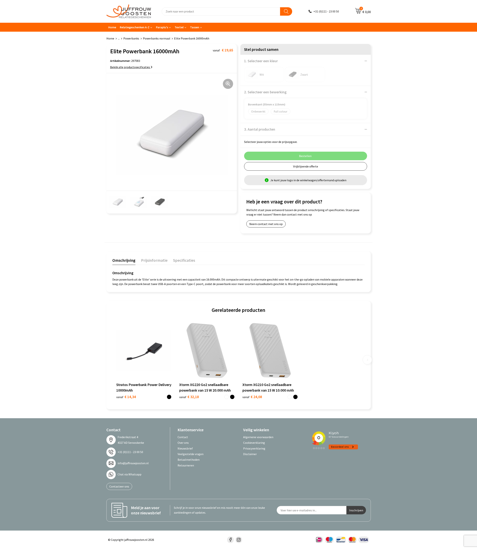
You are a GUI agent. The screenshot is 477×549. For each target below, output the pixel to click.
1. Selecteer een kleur (261, 60)
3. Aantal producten (259, 129)
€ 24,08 (252, 396)
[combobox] (221, 11)
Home (112, 27)
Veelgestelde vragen (190, 454)
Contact (183, 437)
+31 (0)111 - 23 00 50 (326, 11)
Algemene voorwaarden (258, 437)
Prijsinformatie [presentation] (154, 260)
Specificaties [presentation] (184, 260)
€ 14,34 (126, 396)
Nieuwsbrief (185, 448)
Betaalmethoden (189, 459)
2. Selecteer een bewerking (265, 92)
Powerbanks (131, 38)
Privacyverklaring (254, 448)
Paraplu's (162, 27)
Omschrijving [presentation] (123, 260)
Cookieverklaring (254, 442)
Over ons (183, 442)
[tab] (123, 261)
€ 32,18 (189, 396)
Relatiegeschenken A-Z (134, 27)
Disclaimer (250, 454)
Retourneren (186, 465)
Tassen (194, 27)
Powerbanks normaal (156, 38)
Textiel (179, 27)
